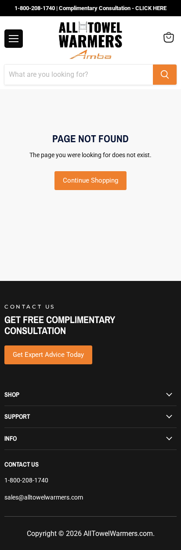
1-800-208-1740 (26, 480)
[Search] (165, 75)
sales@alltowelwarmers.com (43, 497)
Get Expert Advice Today (48, 355)
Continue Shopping (90, 180)
